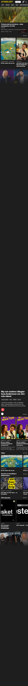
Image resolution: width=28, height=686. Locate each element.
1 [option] (2, 413)
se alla (25, 35)
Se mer (23, 32)
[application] (14, 15)
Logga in (18, 2)
